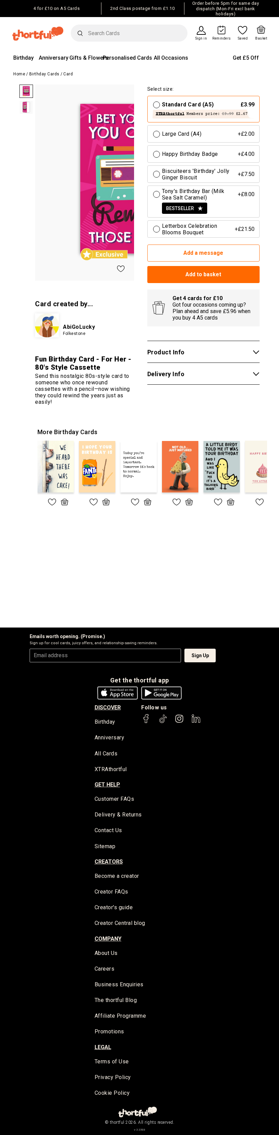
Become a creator (117, 876)
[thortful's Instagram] (179, 722)
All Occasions (171, 58)
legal (103, 1047)
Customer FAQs (114, 799)
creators (109, 861)
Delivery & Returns (118, 814)
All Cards (106, 753)
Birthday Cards (44, 74)
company (108, 938)
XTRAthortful (111, 769)
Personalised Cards (127, 58)
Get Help (107, 784)
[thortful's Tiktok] (163, 722)
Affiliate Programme (120, 1016)
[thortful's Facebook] (146, 722)
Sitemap (105, 846)
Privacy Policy (113, 1077)
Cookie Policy (112, 1093)
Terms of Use (112, 1061)
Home (19, 74)
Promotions (109, 1031)
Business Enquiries (119, 984)
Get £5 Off (246, 58)
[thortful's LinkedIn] (196, 722)
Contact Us (108, 830)
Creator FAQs (111, 891)
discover (108, 707)
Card (68, 74)
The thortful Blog (116, 1000)
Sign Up (200, 655)
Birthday (23, 58)
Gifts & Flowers (88, 58)
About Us (106, 953)
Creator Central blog (120, 923)
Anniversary (53, 58)
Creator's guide (114, 907)
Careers (105, 969)
